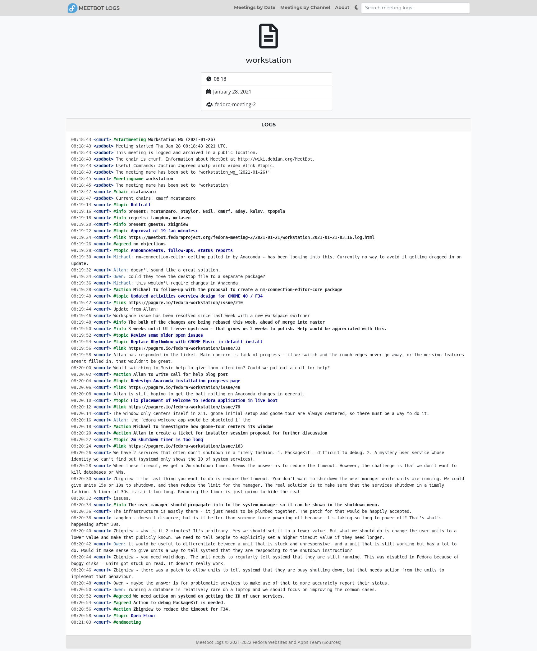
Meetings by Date (254, 7)
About (342, 7)
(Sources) (331, 642)
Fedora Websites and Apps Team (287, 642)
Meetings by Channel (305, 7)
